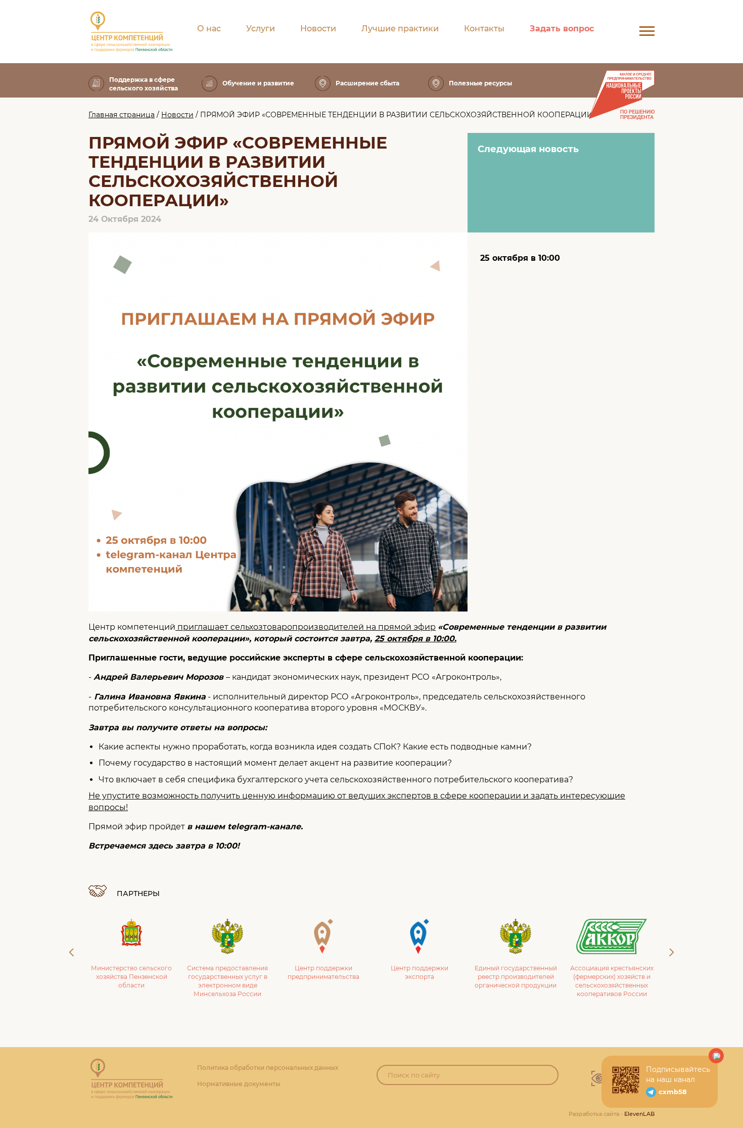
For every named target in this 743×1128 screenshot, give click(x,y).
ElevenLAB (639, 1113)
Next (671, 952)
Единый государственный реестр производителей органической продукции (516, 976)
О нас (209, 28)
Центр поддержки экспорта (419, 972)
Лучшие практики (400, 28)
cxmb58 (673, 1092)
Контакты (484, 28)
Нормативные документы (239, 1084)
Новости (318, 28)
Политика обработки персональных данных (267, 1067)
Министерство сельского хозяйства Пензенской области (131, 976)
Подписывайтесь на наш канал (678, 1074)
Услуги (260, 28)
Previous (71, 952)
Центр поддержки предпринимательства (323, 972)
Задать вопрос (562, 28)
